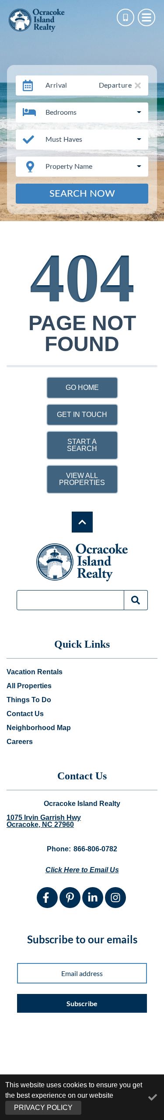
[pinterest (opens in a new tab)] (69, 897)
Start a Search (82, 445)
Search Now (82, 193)
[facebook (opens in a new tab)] (47, 897)
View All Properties (82, 479)
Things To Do (29, 700)
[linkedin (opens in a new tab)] (92, 897)
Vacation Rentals (35, 672)
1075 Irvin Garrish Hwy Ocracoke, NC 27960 (44, 821)
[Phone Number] (125, 17)
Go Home (82, 387)
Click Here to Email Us (82, 870)
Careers (20, 741)
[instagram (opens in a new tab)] (115, 897)
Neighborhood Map (39, 727)
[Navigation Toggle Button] (146, 17)
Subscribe (82, 1003)
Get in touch (82, 414)
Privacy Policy (43, 1107)
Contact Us (25, 713)
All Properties (29, 686)
